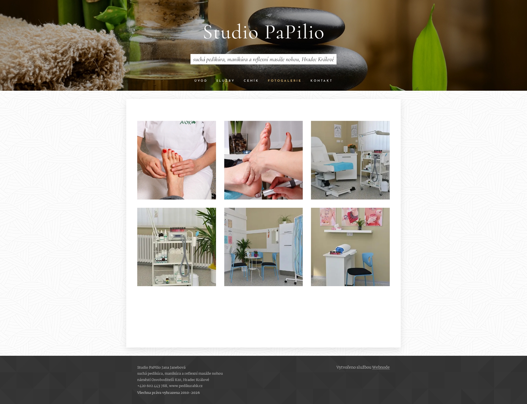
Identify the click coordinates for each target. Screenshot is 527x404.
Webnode (381, 367)
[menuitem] (203, 81)
